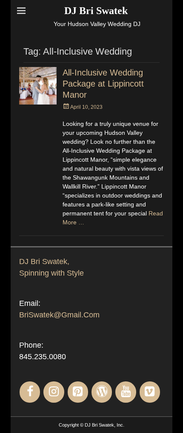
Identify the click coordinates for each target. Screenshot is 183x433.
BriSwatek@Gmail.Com (59, 315)
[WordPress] (102, 392)
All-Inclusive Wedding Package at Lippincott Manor (103, 83)
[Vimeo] (150, 392)
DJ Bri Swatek (96, 10)
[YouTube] (125, 392)
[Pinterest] (78, 392)
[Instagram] (53, 392)
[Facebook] (30, 392)
